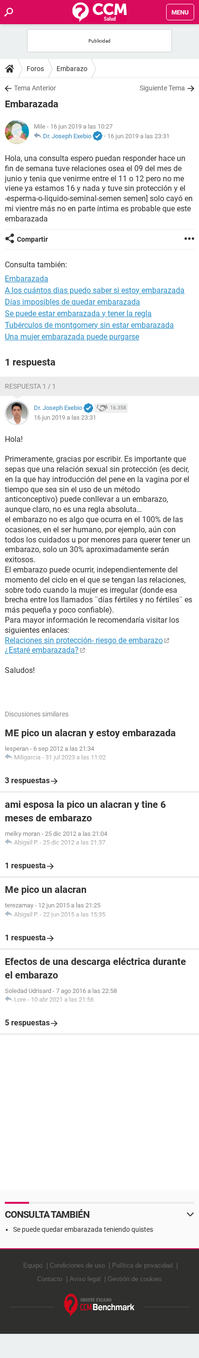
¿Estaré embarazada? (42, 650)
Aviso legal (85, 1279)
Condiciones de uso (77, 1265)
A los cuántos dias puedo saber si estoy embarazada (95, 290)
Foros (35, 69)
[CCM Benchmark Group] (99, 1305)
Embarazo (72, 69)
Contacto (49, 1279)
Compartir (32, 239)
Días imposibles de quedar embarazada (72, 302)
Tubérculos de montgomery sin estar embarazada (89, 325)
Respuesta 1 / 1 (30, 386)
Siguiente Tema (162, 88)
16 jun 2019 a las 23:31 (138, 136)
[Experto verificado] (97, 136)
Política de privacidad (142, 1265)
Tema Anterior (35, 88)
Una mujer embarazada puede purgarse (72, 336)
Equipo (33, 1265)
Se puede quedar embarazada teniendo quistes (83, 1229)
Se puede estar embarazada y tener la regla (78, 313)
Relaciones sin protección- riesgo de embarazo (84, 640)
